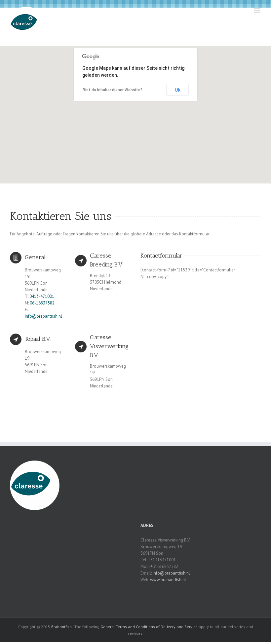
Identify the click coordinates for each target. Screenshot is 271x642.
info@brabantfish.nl (43, 316)
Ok (177, 90)
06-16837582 (42, 303)
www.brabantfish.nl (168, 579)
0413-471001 (41, 296)
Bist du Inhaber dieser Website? (112, 90)
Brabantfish (61, 626)
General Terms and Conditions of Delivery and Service (149, 626)
